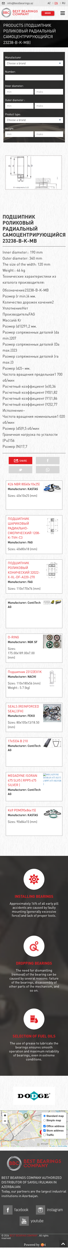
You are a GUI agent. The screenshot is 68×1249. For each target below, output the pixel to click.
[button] (26, 1117)
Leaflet (53, 1146)
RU (63, 3)
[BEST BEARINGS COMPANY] (19, 13)
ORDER (48, 13)
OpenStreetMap (62, 1146)
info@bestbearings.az (20, 3)
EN (56, 3)
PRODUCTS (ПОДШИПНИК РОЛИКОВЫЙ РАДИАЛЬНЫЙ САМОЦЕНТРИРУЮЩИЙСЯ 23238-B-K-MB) (29, 34)
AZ (49, 3)
